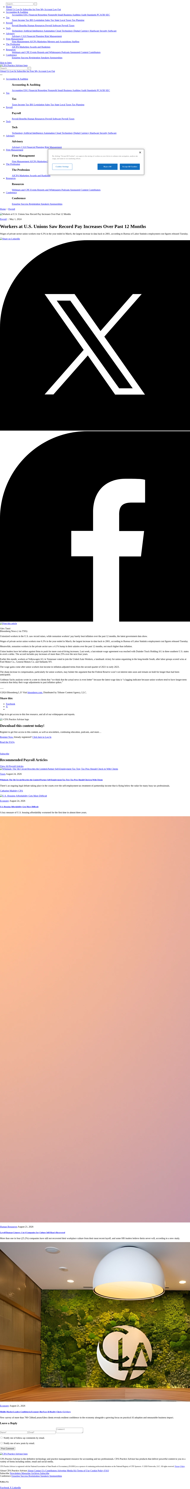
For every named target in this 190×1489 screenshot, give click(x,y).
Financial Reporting (38, 15)
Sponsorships (56, 57)
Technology (17, 31)
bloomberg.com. (35, 692)
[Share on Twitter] (95, 430)
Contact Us (39, 1470)
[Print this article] (8, 623)
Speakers (45, 57)
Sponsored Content (79, 52)
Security (104, 31)
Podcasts (65, 52)
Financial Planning (36, 36)
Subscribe (4, 753)
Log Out (57, 9)
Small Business (65, 15)
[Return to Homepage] (14, 1454)
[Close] (140, 152)
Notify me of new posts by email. (19, 1443)
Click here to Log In (41, 737)
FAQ (106, 1470)
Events (33, 52)
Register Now (7, 737)
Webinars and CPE (21, 52)
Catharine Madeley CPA (11, 790)
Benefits (23, 25)
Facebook (5, 1487)
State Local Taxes (63, 20)
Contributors (94, 52)
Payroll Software (53, 25)
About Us (11, 9)
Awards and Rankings (40, 47)
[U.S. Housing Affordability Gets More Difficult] (23, 796)
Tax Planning (78, 20)
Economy (4, 801)
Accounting (17, 15)
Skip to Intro (6, 62)
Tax (8, 17)
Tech (8, 28)
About (30, 1470)
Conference (11, 55)
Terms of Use (83, 1470)
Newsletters (15, 1473)
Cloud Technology (64, 31)
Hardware (95, 31)
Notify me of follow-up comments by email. (24, 1438)
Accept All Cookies (129, 166)
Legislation (39, 20)
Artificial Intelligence (33, 31)
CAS (24, 36)
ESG (26, 15)
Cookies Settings (62, 166)
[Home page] (14, 65)
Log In (19, 9)
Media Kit (72, 1470)
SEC (108, 15)
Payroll (9, 23)
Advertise (62, 1470)
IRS (32, 20)
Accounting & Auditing (17, 12)
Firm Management (14, 39)
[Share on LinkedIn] (10, 239)
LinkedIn (16, 1487)
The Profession (13, 44)
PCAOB (101, 15)
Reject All (107, 166)
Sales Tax (50, 20)
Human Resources (36, 25)
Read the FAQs (7, 742)
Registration (35, 57)
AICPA (33, 41)
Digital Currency (81, 31)
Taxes (15, 20)
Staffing (75, 41)
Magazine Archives (30, 1473)
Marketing (42, 41)
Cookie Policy (97, 1470)
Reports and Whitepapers (49, 52)
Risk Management (53, 36)
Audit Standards (89, 15)
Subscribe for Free (32, 9)
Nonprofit (53, 15)
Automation (49, 31)
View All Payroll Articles (11, 766)
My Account (47, 9)
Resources (11, 49)
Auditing (76, 15)
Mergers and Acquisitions (59, 41)
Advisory (10, 33)
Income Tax (24, 20)
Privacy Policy (180, 1466)
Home (9, 7)
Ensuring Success (20, 57)
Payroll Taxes (68, 25)
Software (112, 31)
